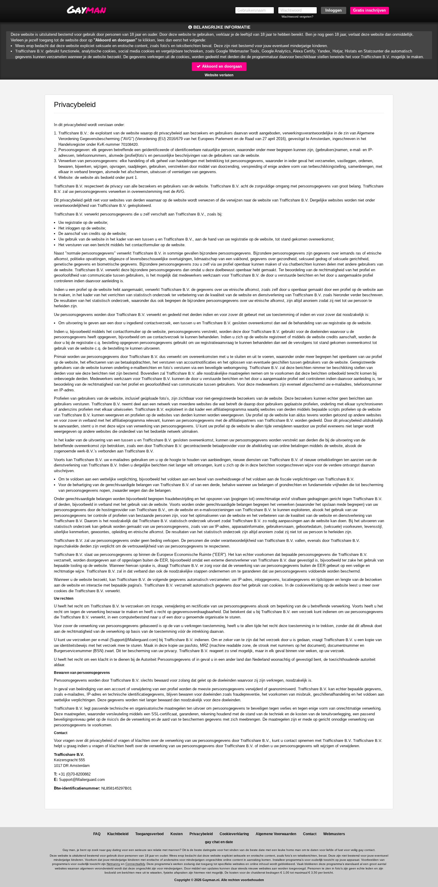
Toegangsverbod (149, 834)
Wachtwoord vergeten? (297, 16)
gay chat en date (219, 842)
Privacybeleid (201, 834)
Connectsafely (135, 864)
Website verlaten (219, 75)
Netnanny (113, 864)
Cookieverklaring (234, 834)
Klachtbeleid (117, 834)
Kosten (176, 834)
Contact (309, 834)
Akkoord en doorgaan (221, 66)
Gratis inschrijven (369, 10)
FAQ (96, 834)
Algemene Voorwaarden (276, 834)
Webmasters (334, 834)
